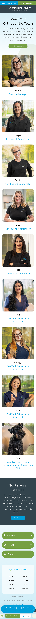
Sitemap (29, 600)
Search (24, 600)
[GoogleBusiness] (22, 605)
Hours (10, 545)
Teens (11, 584)
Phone (10, 554)
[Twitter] (16, 605)
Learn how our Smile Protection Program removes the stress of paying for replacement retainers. (18, 609)
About (25, 576)
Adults (25, 584)
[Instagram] (19, 605)
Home (11, 576)
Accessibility (7, 600)
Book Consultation (18, 46)
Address (10, 535)
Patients (11, 588)
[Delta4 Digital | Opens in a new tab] (18, 597)
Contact (25, 588)
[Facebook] (13, 605)
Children (25, 580)
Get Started (18, 518)
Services (11, 580)
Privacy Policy (16, 600)
